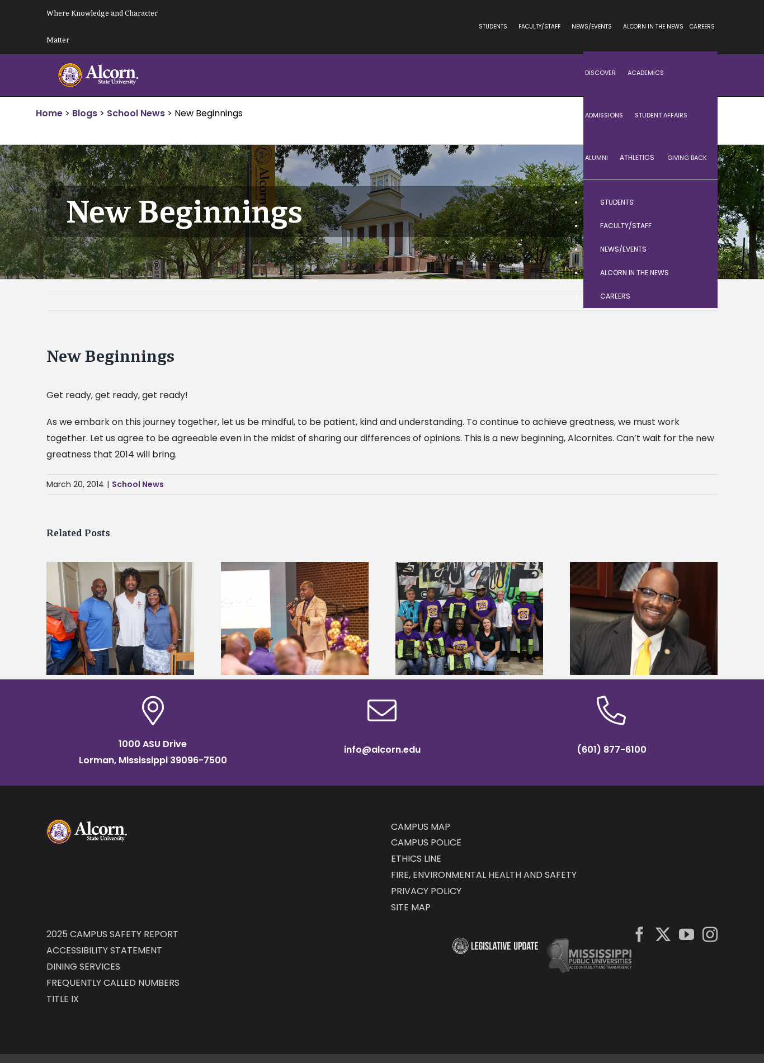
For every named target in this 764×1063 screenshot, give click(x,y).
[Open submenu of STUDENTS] (698, 202)
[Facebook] (639, 934)
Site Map (411, 907)
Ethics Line (416, 858)
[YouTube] (686, 934)
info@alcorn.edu (382, 749)
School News (138, 484)
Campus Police (426, 842)
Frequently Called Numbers (113, 982)
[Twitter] (663, 934)
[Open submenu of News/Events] (698, 249)
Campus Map (420, 826)
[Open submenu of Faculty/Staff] (698, 226)
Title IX (62, 999)
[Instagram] (710, 934)
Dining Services (83, 966)
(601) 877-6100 (612, 749)
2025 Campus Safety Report (112, 934)
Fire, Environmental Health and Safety (484, 874)
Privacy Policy (426, 891)
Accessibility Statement (104, 950)
